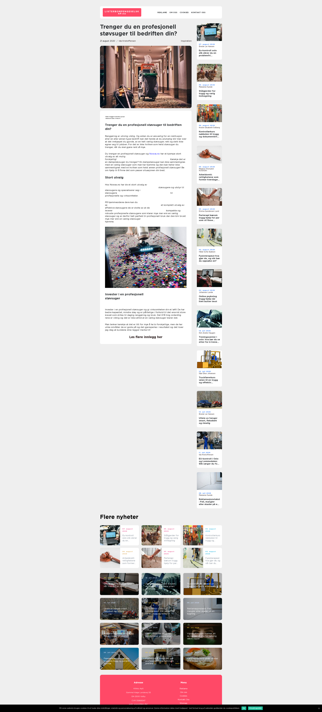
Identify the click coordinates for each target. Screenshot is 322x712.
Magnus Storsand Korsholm (206, 169)
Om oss (173, 12)
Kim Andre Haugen (207, 333)
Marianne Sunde (205, 87)
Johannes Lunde (206, 292)
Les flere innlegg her (145, 337)
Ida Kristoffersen (127, 41)
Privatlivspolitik (255, 708)
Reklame (162, 12)
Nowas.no (154, 153)
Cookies (184, 12)
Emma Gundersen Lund (209, 211)
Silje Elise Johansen (207, 373)
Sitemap (183, 703)
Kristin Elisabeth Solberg (209, 127)
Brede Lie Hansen (206, 46)
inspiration (186, 41)
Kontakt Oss (198, 12)
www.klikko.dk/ (141, 704)
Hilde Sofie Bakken (207, 252)
